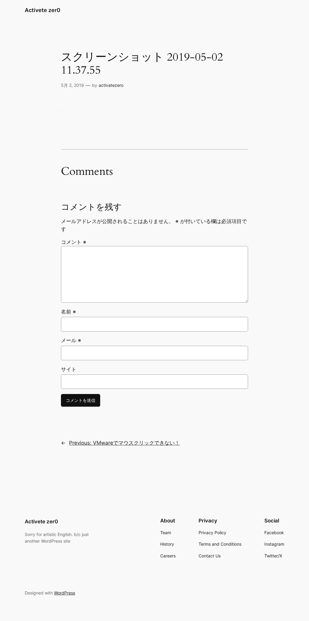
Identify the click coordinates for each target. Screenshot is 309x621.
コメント (73, 242)
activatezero (111, 85)
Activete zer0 (42, 10)
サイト (68, 369)
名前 (68, 312)
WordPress (64, 592)
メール (71, 340)
